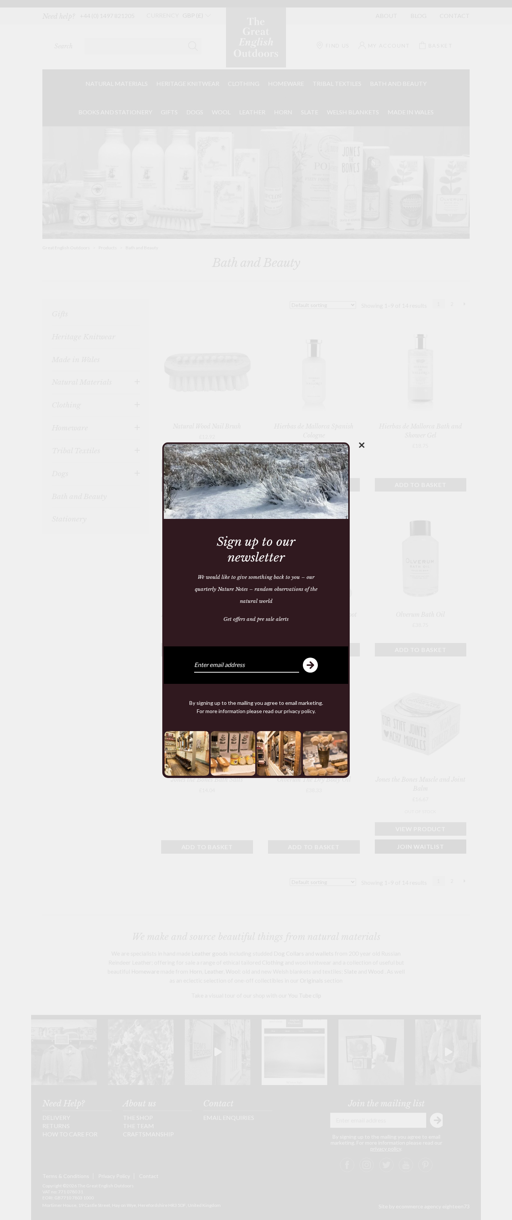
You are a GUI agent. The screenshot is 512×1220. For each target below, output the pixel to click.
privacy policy (299, 711)
